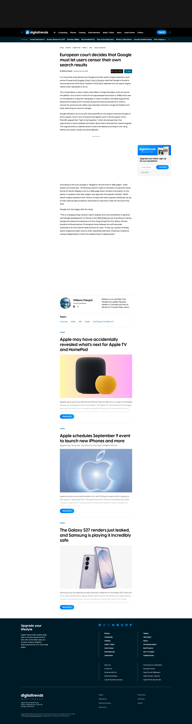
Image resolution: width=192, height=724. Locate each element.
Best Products (148, 648)
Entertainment (109, 652)
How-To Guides (148, 652)
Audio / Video (109, 644)
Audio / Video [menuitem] (108, 32)
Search (170, 32)
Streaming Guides (149, 644)
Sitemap (140, 703)
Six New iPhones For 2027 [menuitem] (56, 39)
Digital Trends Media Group (33, 716)
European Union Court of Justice (90, 80)
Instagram (104, 625)
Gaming (107, 641)
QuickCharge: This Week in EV (103, 321)
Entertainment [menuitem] (94, 32)
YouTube (113, 625)
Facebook (100, 625)
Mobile (73, 321)
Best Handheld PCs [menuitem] (88, 39)
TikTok (118, 625)
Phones (107, 633)
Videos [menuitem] (140, 32)
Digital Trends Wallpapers (151, 672)
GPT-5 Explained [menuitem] (160, 39)
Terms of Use (102, 707)
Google (87, 321)
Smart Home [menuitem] (129, 32)
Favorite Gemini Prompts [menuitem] (143, 39)
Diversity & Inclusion (105, 703)
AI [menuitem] (54, 32)
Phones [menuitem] (73, 32)
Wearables (147, 637)
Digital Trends (33, 35)
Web (80, 321)
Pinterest (122, 625)
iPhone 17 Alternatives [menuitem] (124, 39)
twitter (78, 306)
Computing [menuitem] (62, 32)
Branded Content (149, 668)
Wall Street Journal (105, 218)
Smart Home (109, 648)
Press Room (141, 699)
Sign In (161, 32)
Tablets (145, 633)
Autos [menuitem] (119, 32)
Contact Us (108, 668)
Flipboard (131, 625)
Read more (67, 416)
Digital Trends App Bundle (152, 680)
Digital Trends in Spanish (151, 676)
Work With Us (103, 699)
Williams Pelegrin (67, 71)
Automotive (108, 655)
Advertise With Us (110, 672)
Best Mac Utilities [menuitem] (73, 39)
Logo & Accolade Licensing (113, 680)
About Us (107, 665)
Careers (101, 694)
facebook (74, 306)
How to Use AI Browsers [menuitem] (105, 39)
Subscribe (162, 167)
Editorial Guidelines (110, 676)
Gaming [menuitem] (82, 32)
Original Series (148, 655)
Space (145, 641)
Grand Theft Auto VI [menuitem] (37, 39)
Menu (22, 32)
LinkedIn (126, 625)
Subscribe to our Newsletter (152, 665)
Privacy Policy (145, 172)
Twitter (109, 625)
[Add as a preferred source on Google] (117, 71)
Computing (64, 321)
